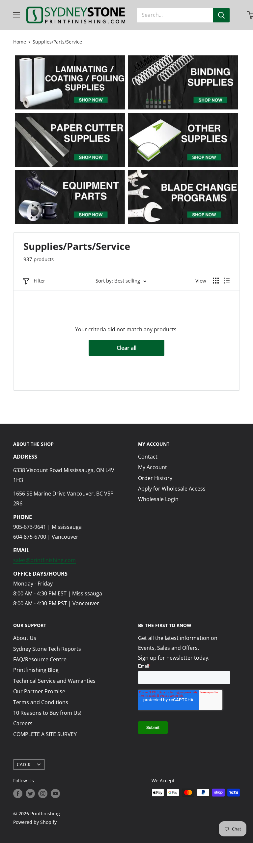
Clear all (126, 347)
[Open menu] (16, 14)
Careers (23, 723)
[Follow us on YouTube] (55, 793)
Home (19, 42)
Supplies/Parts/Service (57, 42)
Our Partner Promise (39, 691)
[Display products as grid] (216, 281)
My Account (152, 467)
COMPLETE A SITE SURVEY (45, 734)
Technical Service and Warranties (54, 680)
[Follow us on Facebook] (17, 793)
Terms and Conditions (40, 702)
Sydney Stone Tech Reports (47, 648)
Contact (147, 456)
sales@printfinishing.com (44, 560)
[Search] (221, 15)
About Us (24, 638)
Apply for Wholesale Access (172, 488)
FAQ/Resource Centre (40, 659)
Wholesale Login (158, 499)
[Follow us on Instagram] (42, 793)
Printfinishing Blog (36, 670)
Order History (155, 478)
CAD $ (23, 764)
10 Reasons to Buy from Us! (47, 712)
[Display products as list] (227, 281)
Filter (39, 280)
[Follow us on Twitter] (30, 793)
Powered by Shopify (35, 822)
